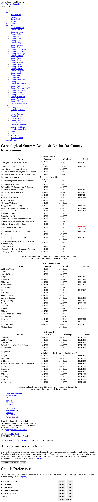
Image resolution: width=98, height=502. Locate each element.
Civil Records (16, 118)
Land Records (16, 123)
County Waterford (17, 95)
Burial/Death (15, 19)
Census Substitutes (18, 127)
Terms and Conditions (14, 393)
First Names (10, 415)
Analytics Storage (10, 493)
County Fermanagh (18, 54)
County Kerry (16, 58)
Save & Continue (65, 499)
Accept (23, 463)
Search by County (12, 25)
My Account (10, 23)
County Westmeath (18, 97)
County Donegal (17, 45)
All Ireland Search (17, 28)
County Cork (15, 41)
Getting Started (16, 107)
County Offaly (16, 82)
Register (9, 4)
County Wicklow (17, 101)
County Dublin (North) (19, 49)
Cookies (9, 400)
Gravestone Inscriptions (19, 125)
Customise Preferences (10, 463)
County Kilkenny (17, 62)
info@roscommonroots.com (16, 430)
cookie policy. (39, 458)
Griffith (13, 21)
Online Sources (16, 112)
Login (3, 4)
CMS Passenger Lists (19, 103)
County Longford (17, 71)
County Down (16, 47)
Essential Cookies (10, 481)
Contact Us (10, 404)
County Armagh (17, 32)
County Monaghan (18, 79)
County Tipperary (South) (20, 90)
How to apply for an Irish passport (17, 137)
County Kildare (16, 60)
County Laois (16, 64)
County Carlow (16, 34)
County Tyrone (16, 92)
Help (7, 105)
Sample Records (17, 114)
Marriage (14, 17)
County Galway (17, 56)
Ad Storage (7, 484)
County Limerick (17, 69)
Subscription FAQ (17, 133)
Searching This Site (18, 110)
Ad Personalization (10, 490)
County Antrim (16, 30)
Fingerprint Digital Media (18, 440)
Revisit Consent (12, 417)
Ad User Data (8, 487)
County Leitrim (16, 66)
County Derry (16, 43)
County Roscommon (18, 84)
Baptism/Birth (16, 15)
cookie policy (22, 477)
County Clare (16, 38)
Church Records (17, 116)
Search (8, 13)
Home (8, 10)
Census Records (17, 120)
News (8, 398)
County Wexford (17, 99)
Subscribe (16, 4)
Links (13, 131)
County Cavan (16, 36)
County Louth (16, 73)
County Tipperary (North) (20, 88)
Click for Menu (7, 6)
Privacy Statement (12, 396)
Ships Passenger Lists (19, 129)
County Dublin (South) (19, 51)
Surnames (9, 413)
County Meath (16, 77)
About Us (9, 402)
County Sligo (16, 86)
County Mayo (16, 75)
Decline (61, 481)
